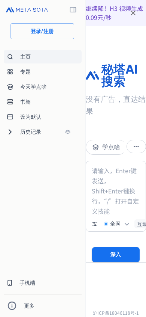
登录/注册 (42, 31)
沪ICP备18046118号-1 (116, 312)
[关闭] (133, 13)
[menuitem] (43, 56)
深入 (115, 254)
